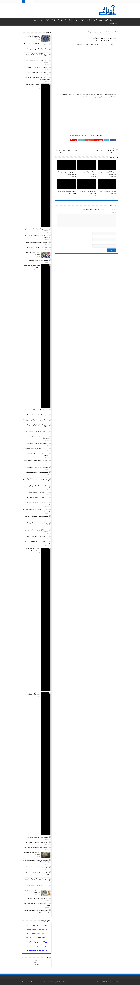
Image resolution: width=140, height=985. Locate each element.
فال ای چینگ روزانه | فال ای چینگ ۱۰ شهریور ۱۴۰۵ (37, 880)
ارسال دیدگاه (98, 41)
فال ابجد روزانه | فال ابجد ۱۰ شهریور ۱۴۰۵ (37, 260)
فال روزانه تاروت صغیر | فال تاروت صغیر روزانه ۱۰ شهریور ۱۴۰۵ (31, 549)
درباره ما (35, 20)
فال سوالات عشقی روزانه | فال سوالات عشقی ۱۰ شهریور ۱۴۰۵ (37, 454)
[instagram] (52, 982)
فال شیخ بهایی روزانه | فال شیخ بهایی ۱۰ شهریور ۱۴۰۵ (37, 487)
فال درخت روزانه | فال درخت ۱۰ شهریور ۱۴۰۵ (37, 432)
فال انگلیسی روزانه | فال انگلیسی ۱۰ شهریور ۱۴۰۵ (36, 67)
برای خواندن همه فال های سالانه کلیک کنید (37, 950)
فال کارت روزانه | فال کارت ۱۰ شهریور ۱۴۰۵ (37, 898)
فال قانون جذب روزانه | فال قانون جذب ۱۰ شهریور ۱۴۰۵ (36, 503)
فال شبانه (88, 20)
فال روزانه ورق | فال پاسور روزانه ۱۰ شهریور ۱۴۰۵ (32, 266)
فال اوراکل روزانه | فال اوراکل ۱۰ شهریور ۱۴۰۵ (37, 443)
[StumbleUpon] (54, 982)
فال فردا (82, 20)
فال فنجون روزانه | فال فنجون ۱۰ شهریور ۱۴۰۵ (32, 853)
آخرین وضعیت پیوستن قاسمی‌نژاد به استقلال (68, 151)
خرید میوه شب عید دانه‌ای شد (108, 191)
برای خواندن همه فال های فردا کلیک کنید (36, 933)
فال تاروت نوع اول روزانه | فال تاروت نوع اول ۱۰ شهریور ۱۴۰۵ (37, 55)
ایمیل (114, 237)
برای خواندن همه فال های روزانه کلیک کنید (37, 925)
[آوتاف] (108, 10)
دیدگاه (114, 212)
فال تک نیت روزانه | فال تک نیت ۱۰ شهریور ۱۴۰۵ (35, 449)
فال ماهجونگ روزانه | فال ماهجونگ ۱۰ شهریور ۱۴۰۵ (37, 542)
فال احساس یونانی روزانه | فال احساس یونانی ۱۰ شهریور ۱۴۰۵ (37, 230)
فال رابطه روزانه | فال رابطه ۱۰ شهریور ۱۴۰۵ (37, 537)
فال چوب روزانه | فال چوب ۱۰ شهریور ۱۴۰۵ (37, 415)
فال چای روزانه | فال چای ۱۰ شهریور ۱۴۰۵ (38, 73)
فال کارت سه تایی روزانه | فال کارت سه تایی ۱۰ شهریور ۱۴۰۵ (37, 236)
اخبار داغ (112, 32)
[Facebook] (63, 982)
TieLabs (45, 982)
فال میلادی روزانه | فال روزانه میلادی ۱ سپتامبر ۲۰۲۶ (33, 85)
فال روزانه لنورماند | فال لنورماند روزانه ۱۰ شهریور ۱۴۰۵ (37, 461)
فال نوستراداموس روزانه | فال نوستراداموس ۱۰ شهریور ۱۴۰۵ (37, 473)
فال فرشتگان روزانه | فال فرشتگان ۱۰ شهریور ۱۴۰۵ (35, 420)
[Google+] (65, 982)
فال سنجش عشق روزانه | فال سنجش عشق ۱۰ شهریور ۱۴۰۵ (32, 694)
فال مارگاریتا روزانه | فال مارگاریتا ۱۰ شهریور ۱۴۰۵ (36, 847)
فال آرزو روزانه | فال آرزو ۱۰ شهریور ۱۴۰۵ (33, 37)
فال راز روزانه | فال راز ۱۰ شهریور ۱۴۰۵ (38, 493)
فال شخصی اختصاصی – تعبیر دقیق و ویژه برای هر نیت (37, 904)
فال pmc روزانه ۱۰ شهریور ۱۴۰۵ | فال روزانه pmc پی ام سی (36, 480)
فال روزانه (95, 20)
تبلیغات (47, 20)
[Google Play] (50, 982)
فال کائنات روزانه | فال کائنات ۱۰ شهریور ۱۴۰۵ (37, 842)
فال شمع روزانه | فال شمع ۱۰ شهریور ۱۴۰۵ (37, 49)
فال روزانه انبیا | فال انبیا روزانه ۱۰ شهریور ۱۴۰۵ (36, 410)
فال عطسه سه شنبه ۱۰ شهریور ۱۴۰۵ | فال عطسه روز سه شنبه (37, 517)
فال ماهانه (60, 20)
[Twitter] (62, 982)
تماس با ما (41, 20)
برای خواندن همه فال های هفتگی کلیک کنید (36, 938)
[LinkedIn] (58, 982)
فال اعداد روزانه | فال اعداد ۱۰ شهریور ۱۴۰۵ (33, 253)
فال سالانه (53, 20)
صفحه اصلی (115, 20)
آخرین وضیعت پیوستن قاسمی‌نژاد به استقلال (105, 151)
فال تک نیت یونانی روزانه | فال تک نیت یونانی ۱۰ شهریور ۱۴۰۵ (36, 510)
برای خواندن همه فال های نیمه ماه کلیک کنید (36, 942)
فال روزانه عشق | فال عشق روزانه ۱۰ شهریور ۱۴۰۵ (36, 44)
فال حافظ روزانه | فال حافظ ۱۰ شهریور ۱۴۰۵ (38, 524)
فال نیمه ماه (67, 20)
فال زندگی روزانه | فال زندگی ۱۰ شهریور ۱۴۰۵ (37, 247)
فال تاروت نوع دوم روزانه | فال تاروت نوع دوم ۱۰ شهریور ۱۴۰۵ (37, 531)
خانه (117, 32)
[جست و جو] (23, 1)
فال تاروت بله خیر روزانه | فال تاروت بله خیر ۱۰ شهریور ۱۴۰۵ (37, 873)
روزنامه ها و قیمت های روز (105, 20)
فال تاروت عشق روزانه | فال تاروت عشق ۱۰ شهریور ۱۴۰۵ (31, 892)
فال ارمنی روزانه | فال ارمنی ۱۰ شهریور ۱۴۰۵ (37, 242)
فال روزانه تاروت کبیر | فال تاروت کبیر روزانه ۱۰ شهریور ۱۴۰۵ (37, 426)
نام (115, 230)
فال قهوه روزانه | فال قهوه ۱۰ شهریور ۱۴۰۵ (37, 886)
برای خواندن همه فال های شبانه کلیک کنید (37, 929)
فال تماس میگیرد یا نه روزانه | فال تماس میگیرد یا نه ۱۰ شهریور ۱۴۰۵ (36, 438)
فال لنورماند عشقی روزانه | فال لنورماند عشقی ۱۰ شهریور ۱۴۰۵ (37, 61)
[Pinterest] (60, 982)
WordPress (32, 982)
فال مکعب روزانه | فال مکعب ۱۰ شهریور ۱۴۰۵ (37, 467)
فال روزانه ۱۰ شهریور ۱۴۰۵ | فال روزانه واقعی (37, 498)
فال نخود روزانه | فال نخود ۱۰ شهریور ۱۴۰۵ (37, 837)
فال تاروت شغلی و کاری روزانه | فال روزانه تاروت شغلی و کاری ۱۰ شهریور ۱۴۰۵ (37, 911)
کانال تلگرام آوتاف (113, 24)
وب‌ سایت (114, 243)
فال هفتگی (75, 20)
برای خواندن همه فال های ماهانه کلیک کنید (36, 946)
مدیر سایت (112, 41)
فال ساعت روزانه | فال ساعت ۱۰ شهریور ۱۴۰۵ (37, 867)
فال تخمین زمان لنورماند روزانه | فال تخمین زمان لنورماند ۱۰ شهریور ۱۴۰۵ (36, 78)
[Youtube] (56, 982)
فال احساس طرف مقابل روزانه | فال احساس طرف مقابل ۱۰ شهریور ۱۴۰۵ (36, 861)
